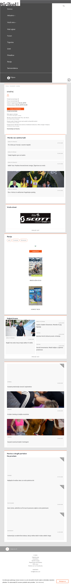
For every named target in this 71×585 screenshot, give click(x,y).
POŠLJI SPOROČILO (15, 109)
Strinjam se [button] (62, 581)
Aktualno (10, 15)
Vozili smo (11, 22)
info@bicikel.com (35, 571)
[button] (40, 582)
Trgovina (10, 42)
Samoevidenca (12, 68)
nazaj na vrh (13, 549)
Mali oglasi (11, 29)
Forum (9, 36)
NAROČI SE (35, 251)
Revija (9, 62)
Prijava (12, 77)
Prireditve (10, 55)
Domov (10, 9)
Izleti (9, 49)
